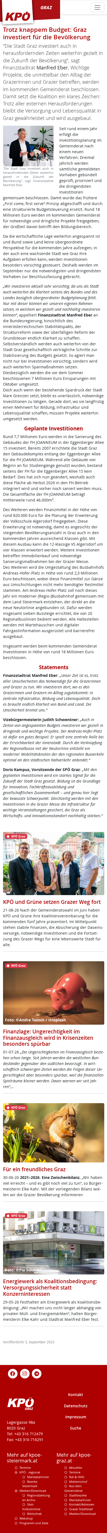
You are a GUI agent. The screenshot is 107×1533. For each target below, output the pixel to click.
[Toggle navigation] (97, 7)
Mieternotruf (78, 1481)
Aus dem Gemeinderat (73, 1488)
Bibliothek (34, 1514)
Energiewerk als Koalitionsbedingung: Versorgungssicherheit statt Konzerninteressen (50, 1287)
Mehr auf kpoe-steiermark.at (24, 1458)
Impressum (75, 1416)
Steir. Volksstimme (31, 1506)
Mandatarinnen (38, 1477)
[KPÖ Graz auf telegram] (37, 1373)
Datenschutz (76, 1405)
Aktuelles (75, 1467)
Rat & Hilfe (76, 1477)
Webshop (26, 1518)
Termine (25, 1467)
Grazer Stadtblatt (81, 1509)
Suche (75, 1428)
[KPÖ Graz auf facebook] (13, 1373)
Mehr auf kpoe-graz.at (74, 1458)
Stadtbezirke (78, 1495)
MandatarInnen (80, 1500)
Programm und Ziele (33, 1523)
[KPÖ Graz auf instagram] (25, 1373)
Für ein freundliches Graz (34, 1169)
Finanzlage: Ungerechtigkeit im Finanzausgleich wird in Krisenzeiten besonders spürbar (48, 1038)
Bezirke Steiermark (29, 1483)
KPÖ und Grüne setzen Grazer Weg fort (52, 902)
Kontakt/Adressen (81, 1504)
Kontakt (75, 1394)
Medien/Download (32, 1491)
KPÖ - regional (29, 1472)
